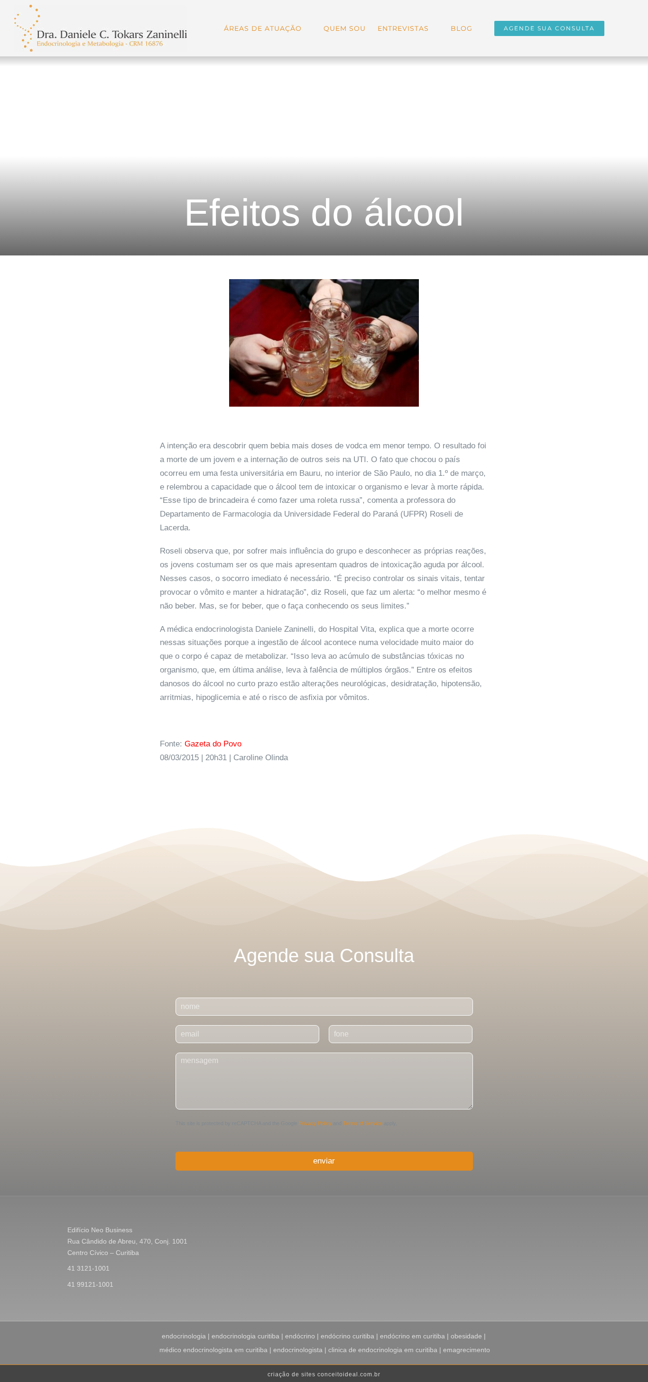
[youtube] (579, 1231)
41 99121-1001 (90, 1284)
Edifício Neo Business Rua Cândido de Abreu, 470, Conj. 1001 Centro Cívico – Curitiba (127, 1241)
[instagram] (563, 1231)
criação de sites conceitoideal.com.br (324, 1374)
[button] (619, 27)
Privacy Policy (315, 1123)
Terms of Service (362, 1123)
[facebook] (548, 1231)
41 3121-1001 (88, 1268)
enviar (324, 1160)
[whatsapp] (594, 1231)
